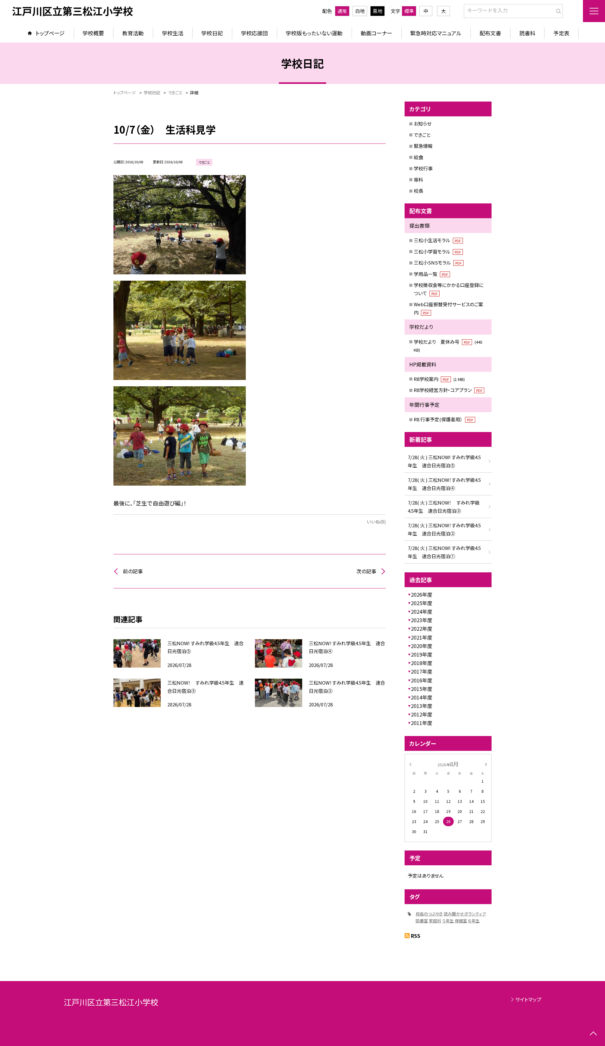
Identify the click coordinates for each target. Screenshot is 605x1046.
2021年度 (421, 637)
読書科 (527, 33)
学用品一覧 (431, 274)
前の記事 (133, 571)
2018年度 (421, 663)
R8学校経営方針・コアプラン (448, 390)
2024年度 (421, 611)
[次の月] (486, 763)
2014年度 (421, 697)
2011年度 (421, 723)
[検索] (557, 9)
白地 (360, 11)
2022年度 (421, 628)
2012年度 (421, 714)
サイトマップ (528, 999)
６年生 (474, 921)
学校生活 (172, 33)
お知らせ (422, 123)
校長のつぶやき (429, 914)
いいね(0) (376, 521)
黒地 (377, 11)
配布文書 (490, 33)
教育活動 (133, 33)
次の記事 (366, 571)
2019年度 (421, 654)
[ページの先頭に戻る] (593, 1034)
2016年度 (421, 680)
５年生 (448, 921)
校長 (418, 190)
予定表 (561, 33)
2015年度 (421, 688)
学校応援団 (254, 33)
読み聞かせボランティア (465, 914)
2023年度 (421, 620)
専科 (418, 179)
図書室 (422, 921)
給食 (418, 157)
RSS (415, 935)
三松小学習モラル (437, 251)
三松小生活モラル (437, 240)
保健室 (461, 921)
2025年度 (421, 603)
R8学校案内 (439, 379)
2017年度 (421, 671)
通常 (342, 11)
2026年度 (421, 594)
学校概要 (93, 33)
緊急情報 (423, 146)
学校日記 (212, 33)
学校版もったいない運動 (314, 33)
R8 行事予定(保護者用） (443, 419)
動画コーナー (376, 33)
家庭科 (435, 921)
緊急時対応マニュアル (435, 33)
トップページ (50, 33)
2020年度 (421, 646)
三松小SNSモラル (438, 262)
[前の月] (410, 763)
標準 (409, 11)
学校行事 (423, 168)
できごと (422, 134)
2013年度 (421, 706)
